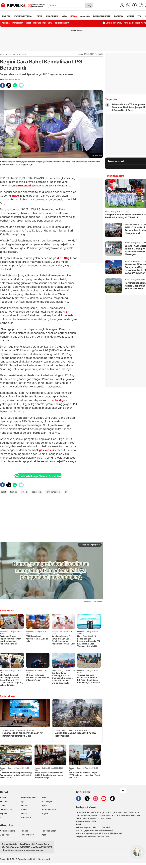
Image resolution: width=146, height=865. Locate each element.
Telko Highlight (62, 23)
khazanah (52, 16)
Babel (16, 195)
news (73, 16)
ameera (6, 16)
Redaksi (24, 831)
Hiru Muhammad (12, 79)
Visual (24, 813)
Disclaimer (4, 834)
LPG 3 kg (64, 258)
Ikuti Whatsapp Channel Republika (40, 476)
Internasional (39, 23)
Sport (28, 23)
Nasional (6, 23)
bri (66, 492)
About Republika (7, 831)
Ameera (3, 797)
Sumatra (22, 54)
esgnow (118, 16)
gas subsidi (46, 450)
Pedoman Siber (49, 831)
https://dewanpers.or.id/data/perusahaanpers (23, 850)
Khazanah (4, 801)
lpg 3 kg (13, 492)
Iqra (23, 801)
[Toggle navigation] (3, 5)
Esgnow (3, 813)
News (2, 805)
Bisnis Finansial (101, 16)
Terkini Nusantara (114, 175)
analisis (84, 16)
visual (130, 16)
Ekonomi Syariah (23, 16)
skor (39, 16)
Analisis (24, 805)
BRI (67, 311)
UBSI (50, 23)
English (45, 813)
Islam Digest (47, 801)
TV (139, 16)
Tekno (24, 809)
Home (2, 54)
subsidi (56, 400)
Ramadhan (26, 817)
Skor (44, 797)
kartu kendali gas (25, 185)
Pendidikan (17, 23)
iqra (64, 16)
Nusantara (12, 54)
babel (3, 492)
